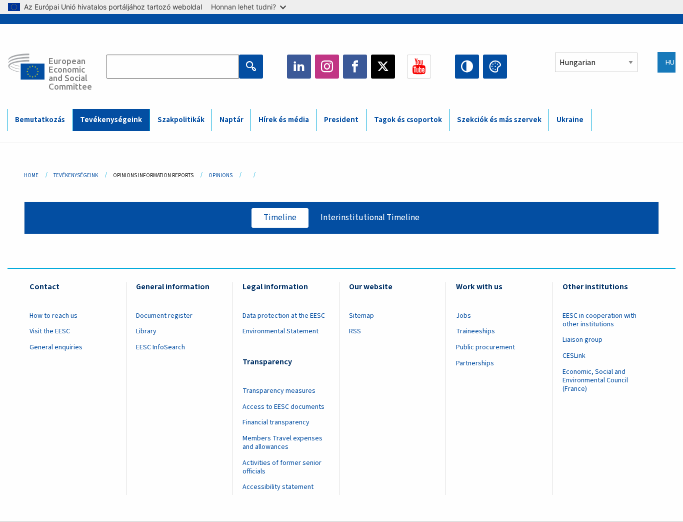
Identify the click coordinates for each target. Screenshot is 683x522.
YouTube (419, 67)
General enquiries (56, 347)
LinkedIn (299, 67)
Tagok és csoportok (408, 120)
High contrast (467, 67)
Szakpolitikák (181, 120)
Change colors (495, 67)
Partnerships (475, 363)
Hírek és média (283, 120)
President (341, 120)
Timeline (280, 218)
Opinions (220, 175)
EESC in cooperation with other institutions (599, 320)
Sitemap (361, 316)
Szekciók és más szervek (499, 120)
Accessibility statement (278, 487)
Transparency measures (279, 391)
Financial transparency (276, 422)
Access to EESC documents (283, 407)
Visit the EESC (50, 331)
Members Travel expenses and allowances (282, 442)
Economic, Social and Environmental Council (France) (595, 380)
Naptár (232, 120)
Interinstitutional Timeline (370, 218)
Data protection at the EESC (283, 316)
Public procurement (485, 347)
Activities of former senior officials (282, 467)
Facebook (355, 67)
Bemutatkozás (40, 120)
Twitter (383, 67)
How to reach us (54, 316)
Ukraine (570, 120)
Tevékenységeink (111, 120)
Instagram (327, 67)
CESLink (574, 356)
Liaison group (582, 340)
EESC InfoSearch (160, 347)
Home (31, 175)
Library (146, 331)
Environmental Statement (280, 331)
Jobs (463, 316)
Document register (164, 316)
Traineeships (475, 331)
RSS (355, 331)
